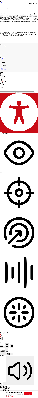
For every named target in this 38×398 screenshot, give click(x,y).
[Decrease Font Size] (0, 336)
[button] (34, 92)
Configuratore (35, 3)
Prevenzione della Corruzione (3, 69)
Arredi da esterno (2, 56)
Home (1, 7)
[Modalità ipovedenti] (0, 173)
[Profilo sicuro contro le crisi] (0, 213)
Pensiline (1, 54)
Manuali (31, 3)
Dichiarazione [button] (1, 132)
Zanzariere (1, 59)
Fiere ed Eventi (1, 68)
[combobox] (17, 92)
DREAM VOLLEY (4, 65)
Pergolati (1, 53)
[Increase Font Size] (0, 334)
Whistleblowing (1, 70)
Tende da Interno (2, 58)
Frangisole (1, 55)
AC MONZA (3, 62)
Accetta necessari (28, 394)
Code (0, 52)
